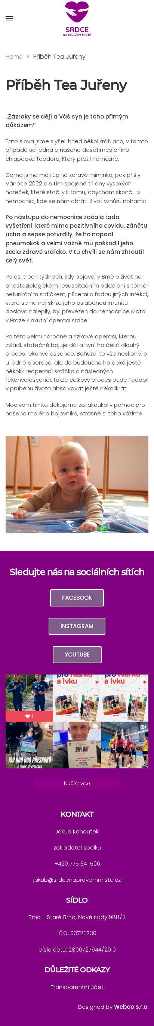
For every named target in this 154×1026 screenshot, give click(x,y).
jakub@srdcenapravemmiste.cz (77, 880)
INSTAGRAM (77, 626)
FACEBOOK (77, 598)
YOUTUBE (77, 654)
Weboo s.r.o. (131, 1007)
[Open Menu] (9, 19)
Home (14, 56)
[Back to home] (77, 18)
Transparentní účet (77, 987)
